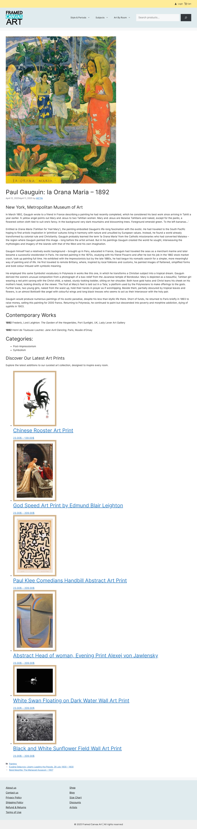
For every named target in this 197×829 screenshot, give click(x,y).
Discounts (75, 802)
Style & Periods (78, 17)
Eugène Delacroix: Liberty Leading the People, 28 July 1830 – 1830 (41, 767)
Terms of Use (13, 812)
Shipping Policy (14, 802)
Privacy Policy (14, 797)
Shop (72, 787)
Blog (72, 792)
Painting (13, 763)
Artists (73, 807)
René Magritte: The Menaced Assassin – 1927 (31, 770)
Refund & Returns (16, 807)
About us (11, 787)
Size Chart (76, 797)
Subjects (100, 17)
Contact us (12, 792)
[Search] (186, 17)
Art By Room (120, 17)
